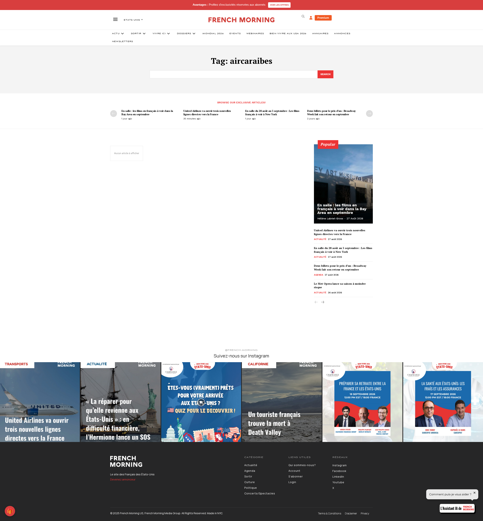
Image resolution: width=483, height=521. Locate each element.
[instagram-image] (40, 402)
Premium (323, 17)
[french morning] (241, 19)
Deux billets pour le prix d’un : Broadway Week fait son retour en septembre (331, 112)
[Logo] (174, 461)
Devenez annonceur (122, 479)
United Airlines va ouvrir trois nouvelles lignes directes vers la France (207, 112)
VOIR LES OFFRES (279, 5)
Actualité (320, 239)
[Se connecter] (310, 18)
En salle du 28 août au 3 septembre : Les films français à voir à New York (272, 112)
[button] (303, 16)
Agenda (318, 275)
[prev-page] (113, 113)
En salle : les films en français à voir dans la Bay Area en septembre (147, 112)
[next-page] (369, 113)
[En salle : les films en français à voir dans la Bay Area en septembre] (343, 184)
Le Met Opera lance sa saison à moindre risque (340, 285)
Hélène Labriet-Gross (330, 218)
